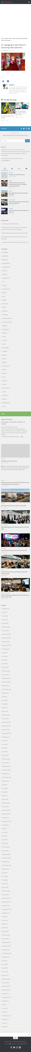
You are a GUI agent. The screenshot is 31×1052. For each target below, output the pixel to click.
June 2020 (5, 876)
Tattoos (4, 384)
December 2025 (7, 634)
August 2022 (6, 781)
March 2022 (6, 799)
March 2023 (6, 755)
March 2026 (6, 623)
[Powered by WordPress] (10, 1043)
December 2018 (7, 942)
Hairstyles (5, 311)
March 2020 (6, 887)
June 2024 (5, 700)
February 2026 (6, 627)
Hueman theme (23, 1043)
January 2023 (6, 762)
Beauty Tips (5, 256)
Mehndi (4, 358)
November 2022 (7, 770)
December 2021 (7, 810)
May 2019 (5, 924)
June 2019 (5, 920)
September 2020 (7, 865)
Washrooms (6, 395)
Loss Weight (6, 347)
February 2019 (6, 935)
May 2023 (5, 748)
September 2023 (7, 733)
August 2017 (6, 1001)
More (22, 436)
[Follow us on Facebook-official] (21, 129)
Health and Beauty (7, 318)
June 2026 (5, 616)
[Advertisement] (15, 20)
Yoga (4, 406)
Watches (5, 399)
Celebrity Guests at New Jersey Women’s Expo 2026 (15, 242)
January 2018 (6, 982)
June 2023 (5, 744)
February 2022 (6, 803)
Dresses (5, 285)
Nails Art (5, 362)
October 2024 (6, 685)
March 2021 (6, 843)
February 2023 (6, 759)
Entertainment (6, 289)
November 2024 (7, 682)
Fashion (10, 180)
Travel (10, 191)
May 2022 (5, 792)
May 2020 (5, 880)
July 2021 (5, 828)
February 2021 (6, 847)
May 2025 (5, 660)
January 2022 (6, 806)
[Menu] (29, 2)
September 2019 (7, 909)
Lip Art (4, 344)
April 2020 (5, 883)
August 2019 (6, 913)
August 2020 (6, 869)
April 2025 (5, 663)
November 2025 (7, 638)
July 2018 (5, 960)
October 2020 (6, 861)
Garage (4, 300)
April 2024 (5, 707)
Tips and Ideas (12, 199)
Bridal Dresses (6, 263)
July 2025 (5, 652)
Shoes (4, 377)
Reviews (5, 373)
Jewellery (5, 325)
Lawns (4, 336)
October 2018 (6, 949)
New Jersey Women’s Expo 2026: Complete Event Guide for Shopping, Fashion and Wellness (18, 184)
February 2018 (6, 979)
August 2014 (6, 1019)
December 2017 (7, 986)
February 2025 (6, 671)
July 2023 (5, 740)
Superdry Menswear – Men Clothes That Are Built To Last (21, 113)
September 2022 (7, 777)
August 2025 (6, 649)
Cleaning (5, 274)
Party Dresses (6, 366)
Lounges (5, 351)
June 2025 (5, 656)
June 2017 (5, 1008)
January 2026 (6, 630)
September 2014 (7, 1015)
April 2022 (5, 795)
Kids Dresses (6, 329)
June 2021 (5, 832)
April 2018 (5, 971)
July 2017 (5, 1004)
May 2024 (5, 704)
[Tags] (26, 168)
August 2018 (6, 957)
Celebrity (11, 208)
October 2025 (6, 641)
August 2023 (6, 737)
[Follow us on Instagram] (26, 129)
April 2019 (5, 927)
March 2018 (6, 975)
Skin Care (5, 380)
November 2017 (7, 990)
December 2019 (7, 898)
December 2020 (7, 854)
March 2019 (6, 931)
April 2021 (5, 839)
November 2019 (7, 902)
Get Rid (4, 307)
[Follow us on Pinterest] (29, 129)
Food (4, 296)
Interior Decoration (7, 322)
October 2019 (6, 905)
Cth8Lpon (5, 50)
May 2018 (5, 968)
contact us (7, 160)
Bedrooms (5, 259)
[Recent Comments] (19, 168)
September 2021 (7, 821)
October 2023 (6, 729)
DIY (3, 281)
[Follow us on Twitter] (24, 129)
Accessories (6, 252)
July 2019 (5, 916)
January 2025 (6, 674)
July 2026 (5, 612)
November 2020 (7, 858)
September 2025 (7, 645)
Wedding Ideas (6, 402)
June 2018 (5, 964)
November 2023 (7, 726)
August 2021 (6, 825)
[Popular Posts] (11, 168)
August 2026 (6, 608)
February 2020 (6, 891)
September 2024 (7, 689)
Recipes (5, 369)
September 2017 (7, 997)
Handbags (5, 314)
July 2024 (5, 696)
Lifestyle (5, 340)
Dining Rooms (6, 278)
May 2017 (5, 1012)
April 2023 (5, 751)
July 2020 (5, 872)
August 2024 (6, 693)
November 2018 (7, 946)
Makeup (5, 355)
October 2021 (6, 817)
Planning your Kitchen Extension (17, 174)
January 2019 (6, 938)
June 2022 (5, 788)
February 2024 (6, 715)
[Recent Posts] (4, 168)
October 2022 (6, 773)
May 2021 (5, 836)
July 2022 (5, 784)
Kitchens (11, 172)
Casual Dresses (6, 267)
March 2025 (6, 667)
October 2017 (6, 993)
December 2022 (7, 766)
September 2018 (7, 953)
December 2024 (7, 678)
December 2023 (7, 722)
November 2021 (7, 814)
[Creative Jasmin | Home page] (8, 2)
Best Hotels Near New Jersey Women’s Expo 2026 (15, 233)
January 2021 (6, 850)
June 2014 (5, 1026)
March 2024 (6, 711)
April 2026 (5, 619)
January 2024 (6, 718)
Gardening (5, 303)
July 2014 (5, 1023)
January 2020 (6, 894)
